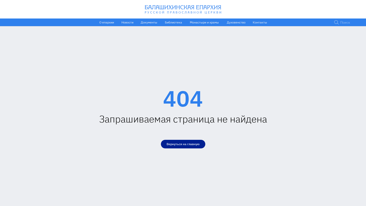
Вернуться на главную (183, 144)
